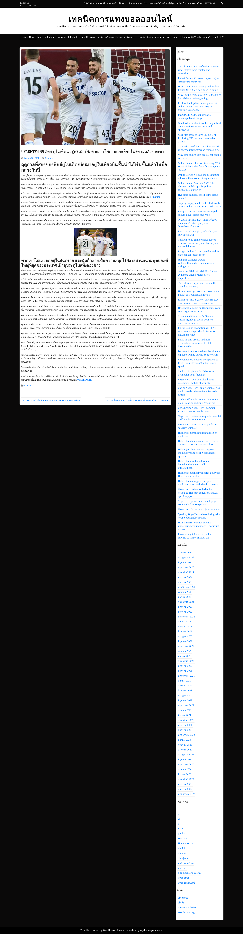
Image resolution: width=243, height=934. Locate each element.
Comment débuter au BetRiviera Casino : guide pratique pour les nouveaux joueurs (195, 320)
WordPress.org (186, 912)
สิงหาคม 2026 (185, 552)
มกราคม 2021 (185, 725)
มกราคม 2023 (185, 606)
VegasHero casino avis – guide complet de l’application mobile (199, 418)
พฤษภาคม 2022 (186, 646)
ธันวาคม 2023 (185, 582)
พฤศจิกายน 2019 (186, 794)
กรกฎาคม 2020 (186, 754)
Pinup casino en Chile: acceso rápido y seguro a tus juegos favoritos (199, 213)
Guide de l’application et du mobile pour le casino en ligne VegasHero (198, 401)
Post (180, 828)
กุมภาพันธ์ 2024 (186, 572)
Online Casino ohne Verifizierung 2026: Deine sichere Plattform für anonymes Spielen (199, 166)
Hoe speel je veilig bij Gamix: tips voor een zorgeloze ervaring (199, 309)
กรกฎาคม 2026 (186, 557)
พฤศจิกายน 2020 (186, 734)
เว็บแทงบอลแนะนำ (137, 3)
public (181, 833)
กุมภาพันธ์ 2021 (186, 720)
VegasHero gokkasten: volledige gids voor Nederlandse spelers (198, 502)
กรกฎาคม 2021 (186, 695)
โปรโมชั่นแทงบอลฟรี (94, 3)
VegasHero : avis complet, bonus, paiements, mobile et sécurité (196, 381)
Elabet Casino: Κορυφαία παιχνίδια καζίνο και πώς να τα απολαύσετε (198, 80)
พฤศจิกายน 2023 (186, 587)
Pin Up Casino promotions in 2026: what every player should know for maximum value (197, 331)
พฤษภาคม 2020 (186, 764)
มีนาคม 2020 (184, 774)
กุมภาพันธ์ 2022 (186, 660)
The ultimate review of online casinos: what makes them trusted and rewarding (199, 70)
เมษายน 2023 (184, 592)
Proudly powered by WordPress (98, 930)
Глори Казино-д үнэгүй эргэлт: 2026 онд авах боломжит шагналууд (198, 301)
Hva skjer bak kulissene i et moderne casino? (198, 196)
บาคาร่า (182, 868)
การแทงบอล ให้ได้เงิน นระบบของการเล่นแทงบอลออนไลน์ (51, 400)
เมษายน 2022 (185, 651)
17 (179, 813)
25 (179, 818)
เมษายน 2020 (185, 769)
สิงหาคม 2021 (185, 690)
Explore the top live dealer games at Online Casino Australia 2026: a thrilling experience (197, 106)
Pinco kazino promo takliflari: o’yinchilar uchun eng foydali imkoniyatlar (195, 343)
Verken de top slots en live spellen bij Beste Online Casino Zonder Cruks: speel (198, 363)
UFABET (182, 838)
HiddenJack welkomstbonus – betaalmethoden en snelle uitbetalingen (194, 464)
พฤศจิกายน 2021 (186, 675)
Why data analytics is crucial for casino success (199, 156)
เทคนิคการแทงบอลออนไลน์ (120, 18)
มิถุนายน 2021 (185, 700)
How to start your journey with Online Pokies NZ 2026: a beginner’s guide (198, 88)
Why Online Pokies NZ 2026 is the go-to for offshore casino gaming (199, 96)
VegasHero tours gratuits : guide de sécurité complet (197, 426)
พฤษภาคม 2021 (186, 705)
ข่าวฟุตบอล (183, 858)
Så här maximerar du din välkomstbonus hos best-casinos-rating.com (196, 263)
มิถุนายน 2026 (185, 562)
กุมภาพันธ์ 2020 (186, 779)
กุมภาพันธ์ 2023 (186, 601)
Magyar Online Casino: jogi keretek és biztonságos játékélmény (198, 253)
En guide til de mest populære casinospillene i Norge (194, 116)
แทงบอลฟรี (183, 877)
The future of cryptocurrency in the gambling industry (197, 284)
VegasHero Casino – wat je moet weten (199, 509)
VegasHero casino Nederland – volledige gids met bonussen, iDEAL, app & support (198, 493)
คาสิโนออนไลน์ (186, 863)
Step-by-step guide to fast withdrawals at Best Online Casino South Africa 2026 (199, 204)
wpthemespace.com (151, 930)
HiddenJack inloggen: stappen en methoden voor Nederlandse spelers (198, 482)
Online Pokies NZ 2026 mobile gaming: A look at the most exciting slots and (199, 176)
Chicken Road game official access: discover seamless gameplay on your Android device (198, 243)
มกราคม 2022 (185, 665)
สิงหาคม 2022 (185, 631)
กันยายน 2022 (185, 626)
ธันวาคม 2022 (185, 611)
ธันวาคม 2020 (185, 729)
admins (49, 158)
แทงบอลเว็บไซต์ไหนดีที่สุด (162, 3)
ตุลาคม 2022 (184, 621)
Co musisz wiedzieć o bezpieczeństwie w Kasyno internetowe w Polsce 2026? (199, 148)
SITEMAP (210, 3)
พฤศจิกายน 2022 (186, 616)
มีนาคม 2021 (184, 715)
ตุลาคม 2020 (184, 739)
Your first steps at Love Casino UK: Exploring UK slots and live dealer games (197, 138)
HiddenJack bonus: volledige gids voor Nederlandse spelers (199, 474)
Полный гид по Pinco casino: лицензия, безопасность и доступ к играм (198, 526)
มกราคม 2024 (185, 577)
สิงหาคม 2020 (185, 749)
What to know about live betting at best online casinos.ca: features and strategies (199, 126)
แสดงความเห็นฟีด (187, 907)
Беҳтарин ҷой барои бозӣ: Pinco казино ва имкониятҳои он (196, 536)
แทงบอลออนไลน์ (186, 882)
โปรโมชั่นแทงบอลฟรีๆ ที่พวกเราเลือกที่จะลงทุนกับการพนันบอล (137, 400)
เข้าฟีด (181, 902)
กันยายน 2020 (185, 744)
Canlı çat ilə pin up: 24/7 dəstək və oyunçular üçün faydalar (196, 373)
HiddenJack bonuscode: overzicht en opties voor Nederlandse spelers (198, 442)
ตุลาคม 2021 (184, 680)
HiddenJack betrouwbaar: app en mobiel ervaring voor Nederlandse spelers (197, 453)
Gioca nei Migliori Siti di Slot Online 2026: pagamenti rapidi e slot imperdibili (197, 275)
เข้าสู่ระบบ (183, 897)
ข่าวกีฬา (182, 848)
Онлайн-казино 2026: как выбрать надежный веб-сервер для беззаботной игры (197, 223)
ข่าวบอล (27, 385)
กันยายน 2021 (185, 685)
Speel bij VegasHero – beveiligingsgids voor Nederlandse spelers (199, 516)
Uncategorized (186, 843)
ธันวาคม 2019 (185, 789)
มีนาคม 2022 (184, 656)
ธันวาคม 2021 (185, 670)
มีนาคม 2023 (184, 596)
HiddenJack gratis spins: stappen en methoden (197, 434)
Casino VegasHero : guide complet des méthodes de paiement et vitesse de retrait (199, 391)
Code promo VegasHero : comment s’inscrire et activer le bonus (197, 409)
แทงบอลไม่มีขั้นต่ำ (116, 3)
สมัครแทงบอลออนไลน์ (189, 872)
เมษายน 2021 (184, 710)
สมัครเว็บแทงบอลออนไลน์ (190, 3)
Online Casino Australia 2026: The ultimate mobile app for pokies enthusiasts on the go (196, 186)
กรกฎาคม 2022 (186, 636)
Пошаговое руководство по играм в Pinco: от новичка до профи (198, 293)
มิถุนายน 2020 (185, 759)
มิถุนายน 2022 (185, 641)
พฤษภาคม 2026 (186, 567)
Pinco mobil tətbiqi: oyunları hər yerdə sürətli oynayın (198, 233)
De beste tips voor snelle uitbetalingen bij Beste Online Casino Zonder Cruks (199, 353)
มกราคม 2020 (185, 784)
